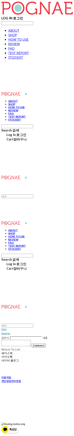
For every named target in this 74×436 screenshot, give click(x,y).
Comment (38, 345)
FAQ (11, 48)
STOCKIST (15, 57)
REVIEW (14, 44)
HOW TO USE (18, 39)
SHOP (12, 35)
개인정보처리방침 (11, 381)
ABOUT (13, 30)
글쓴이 (5, 338)
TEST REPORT (18, 53)
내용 (45, 338)
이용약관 (6, 377)
